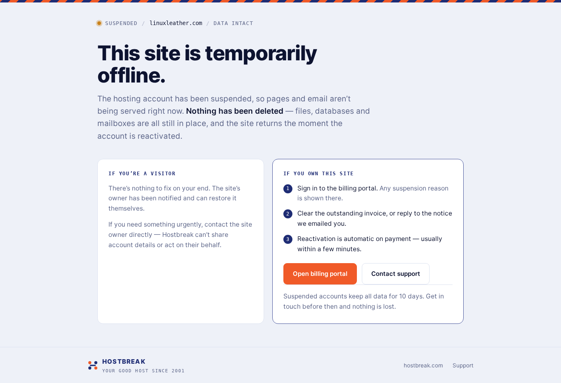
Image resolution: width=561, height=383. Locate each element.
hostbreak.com (423, 365)
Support (463, 365)
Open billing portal (320, 274)
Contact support (395, 274)
